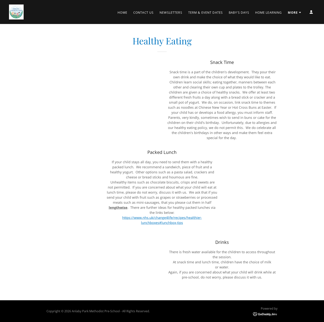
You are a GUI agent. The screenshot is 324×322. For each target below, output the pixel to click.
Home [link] (122, 12)
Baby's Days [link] (239, 12)
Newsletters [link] (171, 12)
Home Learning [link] (268, 12)
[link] (16, 11)
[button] (295, 12)
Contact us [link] (143, 12)
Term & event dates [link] (205, 12)
